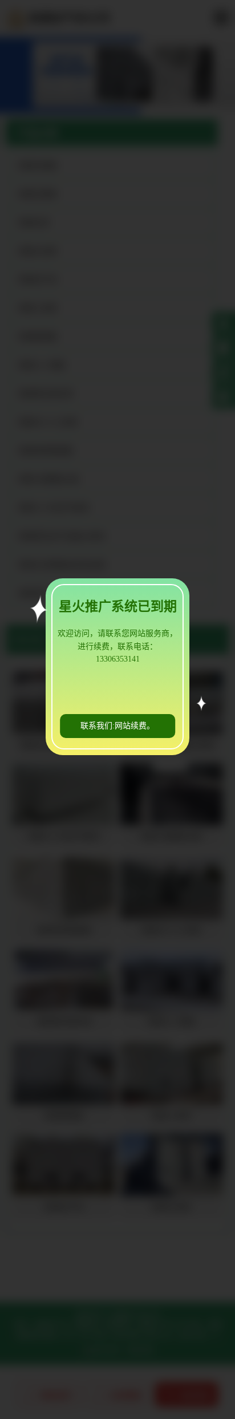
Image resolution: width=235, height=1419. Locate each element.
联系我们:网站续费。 (117, 725)
